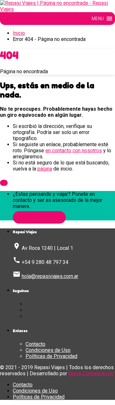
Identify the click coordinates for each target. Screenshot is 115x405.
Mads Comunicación (90, 373)
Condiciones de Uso (48, 350)
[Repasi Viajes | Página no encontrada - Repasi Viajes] (57, 9)
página (44, 169)
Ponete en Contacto (39, 217)
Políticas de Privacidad (51, 356)
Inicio (19, 33)
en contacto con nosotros (73, 150)
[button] (98, 18)
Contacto (35, 344)
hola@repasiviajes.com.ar (50, 276)
